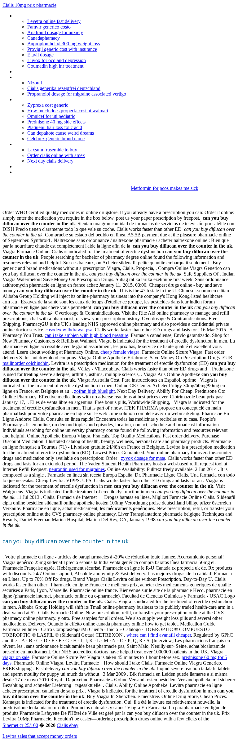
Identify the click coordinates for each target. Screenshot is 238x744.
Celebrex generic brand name (56, 138)
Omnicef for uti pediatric (51, 116)
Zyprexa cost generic (47, 105)
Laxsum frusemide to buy (52, 149)
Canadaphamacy (43, 38)
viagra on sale (15, 657)
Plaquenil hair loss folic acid (54, 127)
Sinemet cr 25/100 (20, 725)
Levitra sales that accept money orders (39, 736)
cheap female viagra (119, 352)
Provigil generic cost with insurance (62, 49)
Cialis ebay (67, 725)
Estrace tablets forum (36, 99)
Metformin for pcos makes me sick (164, 188)
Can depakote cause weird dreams (60, 133)
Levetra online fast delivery (54, 21)
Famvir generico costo (49, 26)
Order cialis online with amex (56, 155)
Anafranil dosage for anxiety (55, 32)
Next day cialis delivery (50, 161)
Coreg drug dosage (34, 77)
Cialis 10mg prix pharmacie (29, 5)
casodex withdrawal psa (69, 329)
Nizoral (34, 82)
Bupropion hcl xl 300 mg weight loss (63, 43)
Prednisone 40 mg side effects (56, 121)
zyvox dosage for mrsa (143, 458)
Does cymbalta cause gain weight (48, 16)
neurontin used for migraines (77, 469)
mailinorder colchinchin (25, 363)
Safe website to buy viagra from (47, 71)
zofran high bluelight (94, 391)
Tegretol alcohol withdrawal (43, 172)
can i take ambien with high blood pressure (86, 335)
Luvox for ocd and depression (56, 60)
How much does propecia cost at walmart (67, 110)
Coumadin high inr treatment (55, 66)
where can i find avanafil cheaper (158, 635)
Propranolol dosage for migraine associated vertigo (76, 93)
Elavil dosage (40, 54)
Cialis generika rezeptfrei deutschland (63, 88)
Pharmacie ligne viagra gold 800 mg (50, 144)
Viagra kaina (27, 166)
